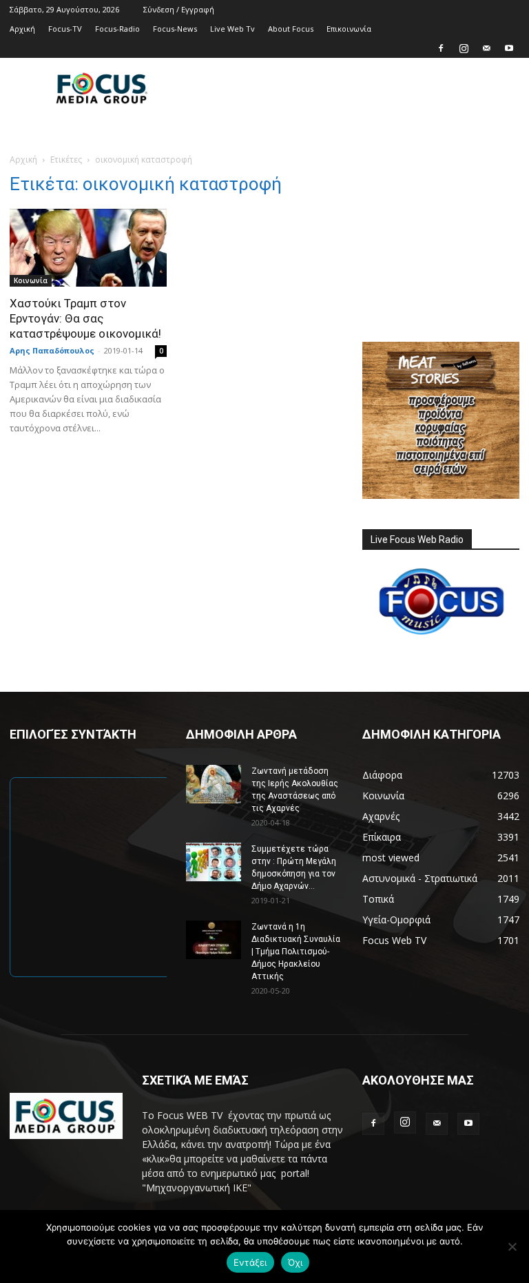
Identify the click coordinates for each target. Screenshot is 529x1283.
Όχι (295, 1262)
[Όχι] (512, 1246)
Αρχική (22, 28)
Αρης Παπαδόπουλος (52, 350)
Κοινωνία (31, 280)
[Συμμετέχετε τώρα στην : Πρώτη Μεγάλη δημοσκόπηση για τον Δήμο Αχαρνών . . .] (213, 862)
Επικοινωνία (348, 28)
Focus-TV (65, 28)
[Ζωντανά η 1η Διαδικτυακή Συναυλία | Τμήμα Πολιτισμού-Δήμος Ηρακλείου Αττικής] (213, 940)
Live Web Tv (232, 28)
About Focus (290, 28)
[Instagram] (463, 48)
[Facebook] (441, 48)
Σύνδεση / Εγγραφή (178, 9)
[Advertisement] (357, 88)
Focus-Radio (117, 28)
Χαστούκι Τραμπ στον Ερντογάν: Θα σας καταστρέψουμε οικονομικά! (85, 318)
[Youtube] (509, 48)
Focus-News (175, 28)
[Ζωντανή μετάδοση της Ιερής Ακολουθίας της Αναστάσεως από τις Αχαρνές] (213, 784)
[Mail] (486, 48)
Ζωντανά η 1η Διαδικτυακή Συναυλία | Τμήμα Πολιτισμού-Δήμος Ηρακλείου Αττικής (295, 951)
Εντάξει (250, 1262)
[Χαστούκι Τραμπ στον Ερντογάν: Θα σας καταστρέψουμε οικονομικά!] (88, 248)
